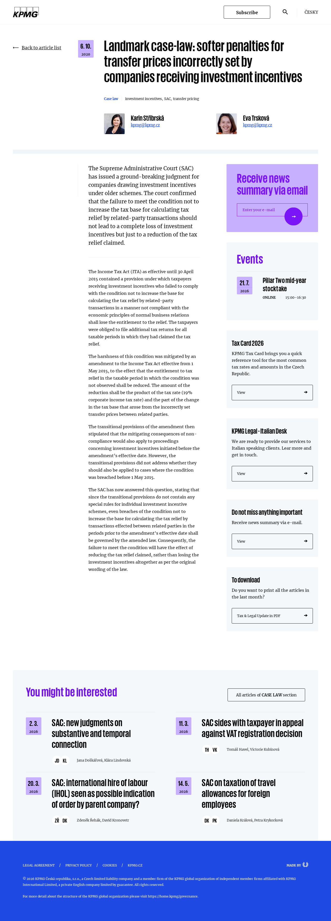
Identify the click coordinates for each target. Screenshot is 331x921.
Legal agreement (39, 865)
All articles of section (266, 694)
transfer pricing (186, 98)
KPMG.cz (135, 865)
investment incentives (143, 98)
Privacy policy (78, 865)
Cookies (110, 865)
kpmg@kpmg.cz (145, 124)
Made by (294, 865)
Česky (311, 12)
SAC (167, 98)
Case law (111, 99)
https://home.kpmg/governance (173, 896)
